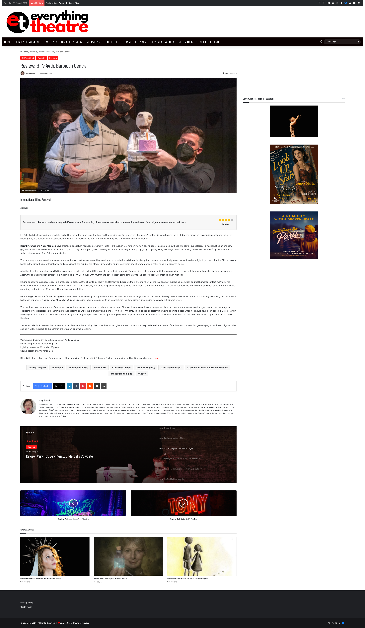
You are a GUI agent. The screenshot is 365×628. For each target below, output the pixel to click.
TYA (46, 42)
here (156, 358)
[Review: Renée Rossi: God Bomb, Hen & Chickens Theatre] (55, 556)
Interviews (93, 42)
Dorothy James (122, 367)
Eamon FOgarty (146, 367)
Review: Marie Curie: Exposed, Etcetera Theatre (110, 578)
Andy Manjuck (38, 367)
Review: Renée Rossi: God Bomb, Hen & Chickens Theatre (40, 578)
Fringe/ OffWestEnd (27, 42)
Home (7, 42)
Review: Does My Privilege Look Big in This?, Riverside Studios (66, 456)
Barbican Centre (79, 367)
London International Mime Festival (208, 367)
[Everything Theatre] (48, 22)
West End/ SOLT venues (67, 42)
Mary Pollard (31, 73)
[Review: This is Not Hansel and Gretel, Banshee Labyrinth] (202, 556)
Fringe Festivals (135, 42)
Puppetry (41, 58)
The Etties (112, 42)
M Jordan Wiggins (122, 373)
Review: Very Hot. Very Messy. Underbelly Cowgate (69, 3)
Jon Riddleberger (172, 367)
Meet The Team (209, 42)
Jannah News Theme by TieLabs (74, 623)
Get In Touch (186, 42)
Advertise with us (163, 42)
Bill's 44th (100, 367)
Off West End (28, 58)
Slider (142, 373)
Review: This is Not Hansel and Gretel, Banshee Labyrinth (187, 578)
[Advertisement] (294, 70)
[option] (128, 454)
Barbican (58, 367)
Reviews (33, 52)
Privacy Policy (27, 602)
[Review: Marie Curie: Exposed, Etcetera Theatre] (128, 556)
